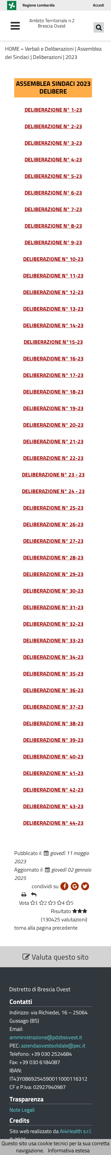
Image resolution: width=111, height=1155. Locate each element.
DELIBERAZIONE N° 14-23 (53, 325)
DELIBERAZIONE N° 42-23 (53, 790)
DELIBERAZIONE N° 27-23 (53, 541)
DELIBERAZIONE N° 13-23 (53, 309)
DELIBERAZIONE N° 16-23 (53, 358)
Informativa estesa (69, 1150)
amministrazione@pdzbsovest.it (45, 1037)
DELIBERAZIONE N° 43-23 (53, 806)
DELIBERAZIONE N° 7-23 (53, 209)
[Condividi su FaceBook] (64, 886)
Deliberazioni (47, 57)
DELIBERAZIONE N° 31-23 (53, 607)
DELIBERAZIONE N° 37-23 (53, 707)
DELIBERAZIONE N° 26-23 (53, 524)
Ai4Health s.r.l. (76, 1131)
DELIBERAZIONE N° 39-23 (53, 740)
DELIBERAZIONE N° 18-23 (53, 392)
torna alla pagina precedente (46, 928)
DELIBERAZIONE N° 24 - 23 (53, 491)
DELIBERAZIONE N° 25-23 (53, 508)
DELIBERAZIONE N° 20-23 (53, 425)
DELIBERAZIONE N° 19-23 (53, 408)
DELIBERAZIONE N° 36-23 (53, 690)
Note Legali (22, 1110)
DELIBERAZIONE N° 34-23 (53, 657)
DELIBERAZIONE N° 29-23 (53, 574)
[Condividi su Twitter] (85, 886)
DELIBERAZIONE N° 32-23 (53, 624)
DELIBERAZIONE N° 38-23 (53, 723)
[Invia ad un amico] (34, 895)
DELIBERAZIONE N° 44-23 (53, 823)
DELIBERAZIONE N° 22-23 (53, 458)
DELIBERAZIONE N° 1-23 (53, 110)
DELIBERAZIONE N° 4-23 (53, 159)
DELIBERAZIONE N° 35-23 (53, 674)
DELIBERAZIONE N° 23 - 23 (53, 475)
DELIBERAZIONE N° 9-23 (53, 242)
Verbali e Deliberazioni (49, 49)
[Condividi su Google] (75, 886)
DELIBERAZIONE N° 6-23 (53, 193)
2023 (71, 57)
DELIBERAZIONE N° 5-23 (53, 176)
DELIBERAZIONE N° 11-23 (53, 276)
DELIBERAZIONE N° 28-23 (53, 558)
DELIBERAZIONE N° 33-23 (53, 640)
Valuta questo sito (59, 956)
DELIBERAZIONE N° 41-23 (53, 773)
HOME (12, 49)
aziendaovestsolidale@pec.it (53, 1046)
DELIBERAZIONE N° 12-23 (53, 292)
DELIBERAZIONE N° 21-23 (53, 441)
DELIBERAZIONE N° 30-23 (53, 591)
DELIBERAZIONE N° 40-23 (53, 757)
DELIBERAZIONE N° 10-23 (53, 259)
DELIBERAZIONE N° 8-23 (53, 226)
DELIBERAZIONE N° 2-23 (53, 126)
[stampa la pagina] (24, 895)
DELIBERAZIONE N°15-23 (53, 342)
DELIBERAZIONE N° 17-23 (53, 375)
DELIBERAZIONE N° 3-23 (53, 143)
